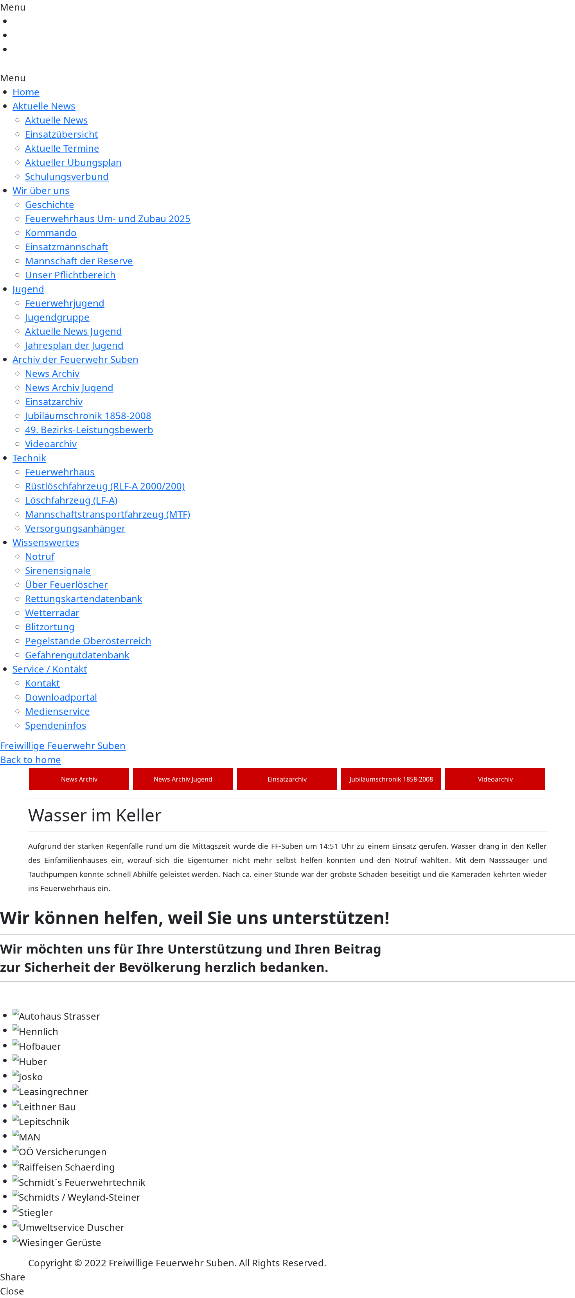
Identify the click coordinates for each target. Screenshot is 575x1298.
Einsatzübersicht (61, 133)
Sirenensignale (58, 570)
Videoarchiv (51, 443)
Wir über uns (41, 190)
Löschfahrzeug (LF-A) (71, 499)
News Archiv (52, 373)
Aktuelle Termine (62, 148)
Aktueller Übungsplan (73, 162)
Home (26, 91)
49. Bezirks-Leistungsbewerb (89, 429)
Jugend (28, 288)
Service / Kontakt (50, 668)
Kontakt (42, 682)
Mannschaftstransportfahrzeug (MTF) (107, 513)
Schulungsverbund (67, 176)
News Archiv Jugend (69, 387)
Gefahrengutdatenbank (77, 654)
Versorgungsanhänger (75, 528)
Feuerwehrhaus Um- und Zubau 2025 (107, 218)
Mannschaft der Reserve (79, 260)
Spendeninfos (55, 725)
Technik (29, 457)
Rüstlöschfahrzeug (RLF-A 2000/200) (105, 485)
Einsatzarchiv (54, 401)
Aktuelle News (44, 105)
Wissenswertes (46, 542)
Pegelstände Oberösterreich (88, 640)
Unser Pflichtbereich (70, 274)
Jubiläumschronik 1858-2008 (88, 415)
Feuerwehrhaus (60, 471)
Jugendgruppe (57, 316)
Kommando (51, 232)
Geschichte (49, 204)
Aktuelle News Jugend (73, 330)
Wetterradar (52, 612)
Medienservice (57, 711)
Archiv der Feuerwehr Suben (75, 359)
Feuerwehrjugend (64, 302)
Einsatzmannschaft (66, 246)
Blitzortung (50, 626)
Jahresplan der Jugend (74, 345)
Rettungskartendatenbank (83, 598)
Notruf (39, 556)
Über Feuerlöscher (66, 584)
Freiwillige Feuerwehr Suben (63, 745)
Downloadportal (61, 696)
